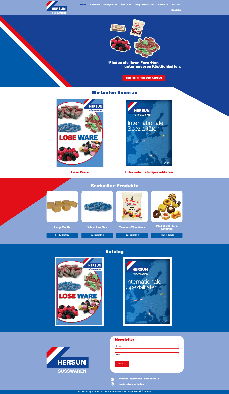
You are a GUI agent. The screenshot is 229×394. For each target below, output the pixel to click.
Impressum (136, 379)
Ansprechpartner (145, 5)
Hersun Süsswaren (116, 392)
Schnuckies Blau (97, 227)
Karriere (163, 5)
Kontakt (176, 10)
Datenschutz (151, 379)
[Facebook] (112, 384)
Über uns (126, 5)
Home (83, 5)
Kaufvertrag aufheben (132, 384)
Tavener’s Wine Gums (132, 227)
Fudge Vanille (62, 227)
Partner (176, 5)
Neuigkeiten (110, 5)
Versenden (122, 364)
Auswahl (95, 5)
